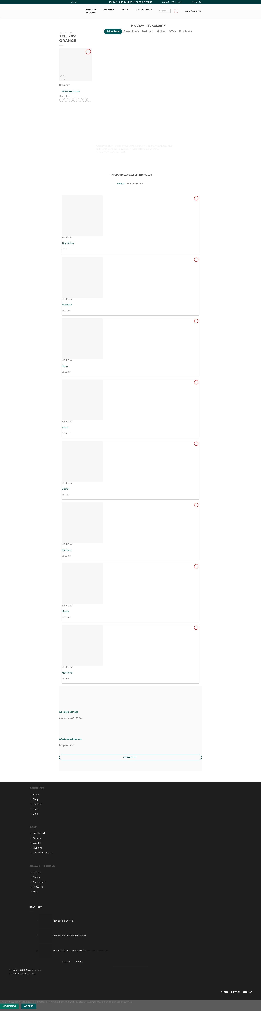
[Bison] (82, 338)
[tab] (113, 31)
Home (62, 32)
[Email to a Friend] (71, 100)
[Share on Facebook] (61, 100)
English (74, 2)
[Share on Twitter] (66, 100)
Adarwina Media (27, 974)
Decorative (90, 9)
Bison (65, 366)
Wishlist (37, 843)
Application (39, 882)
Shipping (38, 848)
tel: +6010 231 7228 (68, 712)
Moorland (67, 672)
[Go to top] (255, 1007)
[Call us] (65, 2)
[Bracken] (82, 522)
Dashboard (39, 833)
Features (90, 13)
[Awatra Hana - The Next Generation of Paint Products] (69, 11)
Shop (70, 32)
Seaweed (67, 304)
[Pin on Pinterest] (75, 100)
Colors (36, 877)
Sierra (65, 427)
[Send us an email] (63, 2)
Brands (37, 872)
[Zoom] (62, 77)
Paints (125, 9)
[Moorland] (82, 645)
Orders (37, 838)
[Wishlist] (88, 51)
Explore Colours (143, 9)
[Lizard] (82, 461)
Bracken (66, 550)
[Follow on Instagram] (129, 984)
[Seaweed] (82, 277)
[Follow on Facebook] (60, 2)
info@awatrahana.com (70, 739)
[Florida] (82, 583)
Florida (65, 611)
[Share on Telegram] (89, 100)
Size (35, 891)
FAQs (173, 2)
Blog (179, 2)
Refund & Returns (43, 852)
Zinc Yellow (68, 243)
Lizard (65, 488)
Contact (165, 2)
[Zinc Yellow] (82, 215)
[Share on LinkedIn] (80, 100)
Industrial (109, 9)
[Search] (187, 2)
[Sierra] (82, 400)
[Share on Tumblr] (84, 100)
